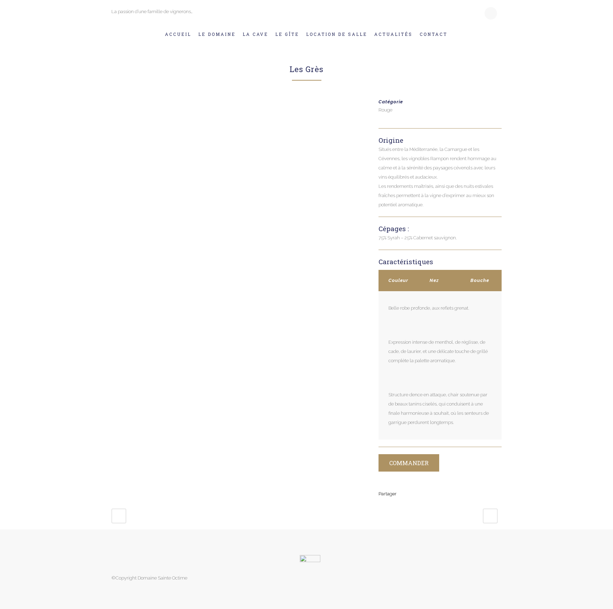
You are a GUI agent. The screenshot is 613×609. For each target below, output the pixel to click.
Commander (409, 463)
